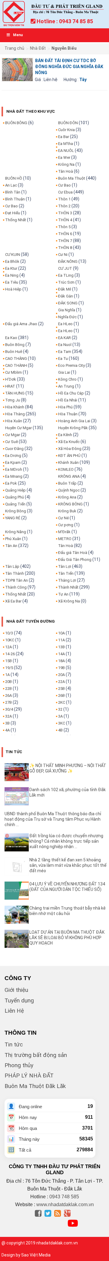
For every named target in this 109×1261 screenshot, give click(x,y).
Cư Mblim (13, 372)
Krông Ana (67, 497)
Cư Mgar (12, 434)
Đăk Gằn (65, 296)
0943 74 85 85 (76, 21)
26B (61, 695)
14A (61, 654)
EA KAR (64, 337)
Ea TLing (66, 275)
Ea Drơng (13, 455)
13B (61, 647)
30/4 (9, 709)
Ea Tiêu (11, 282)
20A (61, 674)
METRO (64, 538)
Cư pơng (65, 525)
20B (8, 681)
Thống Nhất (15, 220)
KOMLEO (66, 469)
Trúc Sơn (66, 282)
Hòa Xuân (13, 421)
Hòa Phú (65, 407)
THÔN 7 (65, 240)
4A (7, 730)
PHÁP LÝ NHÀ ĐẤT (29, 1075)
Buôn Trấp (67, 483)
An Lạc (11, 185)
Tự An (63, 594)
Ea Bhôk (12, 261)
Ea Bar (63, 136)
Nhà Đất (38, 48)
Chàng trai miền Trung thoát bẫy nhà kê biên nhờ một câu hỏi (67, 911)
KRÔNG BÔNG (70, 504)
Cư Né (63, 518)
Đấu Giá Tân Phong (74, 559)
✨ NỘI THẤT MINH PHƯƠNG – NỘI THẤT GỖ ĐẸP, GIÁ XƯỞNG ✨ (67, 768)
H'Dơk (10, 379)
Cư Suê (11, 441)
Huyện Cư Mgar (18, 428)
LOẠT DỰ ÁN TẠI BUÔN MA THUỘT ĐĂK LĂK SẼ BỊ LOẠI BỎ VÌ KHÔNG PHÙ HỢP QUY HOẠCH (66, 937)
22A (61, 681)
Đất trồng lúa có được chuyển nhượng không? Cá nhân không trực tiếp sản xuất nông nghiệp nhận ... (66, 841)
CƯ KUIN (12, 254)
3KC (61, 723)
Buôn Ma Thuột (71, 178)
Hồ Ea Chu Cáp (71, 393)
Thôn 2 (64, 206)
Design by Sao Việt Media (26, 1255)
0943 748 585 (64, 1196)
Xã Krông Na (69, 601)
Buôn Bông (15, 344)
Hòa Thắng (15, 414)
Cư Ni (63, 254)
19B (61, 667)
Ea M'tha (65, 143)
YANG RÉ (12, 518)
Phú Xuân (13, 538)
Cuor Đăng (14, 448)
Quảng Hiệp (15, 490)
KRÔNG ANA (69, 476)
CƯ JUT (65, 268)
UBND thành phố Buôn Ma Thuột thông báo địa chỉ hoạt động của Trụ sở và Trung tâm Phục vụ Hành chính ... (53, 819)
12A (8, 647)
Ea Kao (11, 337)
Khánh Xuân (68, 462)
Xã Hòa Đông (69, 448)
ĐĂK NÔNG (68, 261)
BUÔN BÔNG (16, 123)
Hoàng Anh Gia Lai (74, 421)
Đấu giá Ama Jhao (21, 324)
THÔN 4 (65, 220)
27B (8, 702)
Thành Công (16, 587)
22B (8, 688)
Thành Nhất (68, 587)
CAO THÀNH (16, 365)
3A (60, 716)
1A (7, 674)
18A (61, 661)
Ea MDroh (13, 469)
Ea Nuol (64, 344)
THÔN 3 (65, 213)
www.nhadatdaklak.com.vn (65, 1204)
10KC (9, 640)
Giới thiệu (16, 989)
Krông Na (66, 164)
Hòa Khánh (14, 407)
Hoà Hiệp (13, 289)
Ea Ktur (11, 268)
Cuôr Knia (66, 129)
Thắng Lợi (67, 580)
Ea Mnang (13, 476)
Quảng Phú (14, 497)
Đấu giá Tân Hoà (72, 552)
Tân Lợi (64, 566)
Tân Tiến (66, 573)
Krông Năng (15, 532)
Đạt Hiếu (12, 213)
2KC (61, 702)
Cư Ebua (65, 192)
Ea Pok (11, 483)
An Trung (66, 386)
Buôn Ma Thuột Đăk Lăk (35, 1086)
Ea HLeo (65, 324)
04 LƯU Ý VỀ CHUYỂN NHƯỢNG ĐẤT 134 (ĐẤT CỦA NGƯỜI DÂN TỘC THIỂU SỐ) (67, 887)
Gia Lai (64, 372)
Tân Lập (12, 566)
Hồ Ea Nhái (67, 400)
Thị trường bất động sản (36, 1055)
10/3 (9, 633)
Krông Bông (15, 511)
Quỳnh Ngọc (69, 490)
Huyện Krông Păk (73, 428)
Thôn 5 (64, 227)
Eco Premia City (71, 365)
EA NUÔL (66, 150)
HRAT (10, 386)
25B (61, 688)
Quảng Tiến (15, 504)
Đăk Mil (64, 289)
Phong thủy (19, 1065)
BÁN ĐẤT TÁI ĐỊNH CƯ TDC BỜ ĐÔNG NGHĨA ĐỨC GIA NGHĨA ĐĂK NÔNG (69, 66)
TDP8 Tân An (16, 580)
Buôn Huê (13, 351)
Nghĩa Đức (67, 317)
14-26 (10, 654)
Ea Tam (64, 351)
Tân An (11, 545)
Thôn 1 (64, 199)
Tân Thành (14, 573)
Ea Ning (11, 275)
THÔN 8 (65, 247)
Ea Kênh (65, 434)
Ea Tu (63, 358)
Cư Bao (11, 206)
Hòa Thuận (68, 414)
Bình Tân (12, 192)
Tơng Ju (12, 400)
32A (8, 716)
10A (61, 633)
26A (8, 695)
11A (61, 640)
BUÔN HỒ (13, 178)
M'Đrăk (64, 532)
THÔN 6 (65, 233)
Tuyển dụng (19, 1000)
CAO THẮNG (16, 358)
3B (7, 723)
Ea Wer (64, 157)
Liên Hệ (14, 1010)
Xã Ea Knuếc (69, 441)
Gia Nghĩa (66, 310)
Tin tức (14, 1044)
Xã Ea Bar (13, 601)
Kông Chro (67, 379)
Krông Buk (67, 511)
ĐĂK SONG (68, 303)
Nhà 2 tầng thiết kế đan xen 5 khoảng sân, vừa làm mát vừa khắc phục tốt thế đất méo (68, 865)
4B (60, 730)
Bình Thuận (15, 199)
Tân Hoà (65, 171)
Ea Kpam (13, 462)
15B (8, 661)
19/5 (9, 667)
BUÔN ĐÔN (68, 123)
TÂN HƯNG (15, 393)
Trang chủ (14, 48)
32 (60, 709)
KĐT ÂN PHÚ (69, 455)
